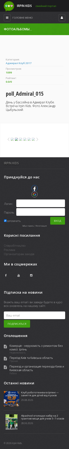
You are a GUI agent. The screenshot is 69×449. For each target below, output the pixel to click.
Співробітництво (15, 245)
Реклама (9, 250)
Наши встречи (41, 29)
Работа (13, 373)
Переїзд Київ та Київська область (31, 358)
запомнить (14, 221)
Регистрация (41, 226)
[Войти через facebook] (34, 188)
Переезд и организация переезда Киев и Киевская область (37, 368)
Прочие (14, 361)
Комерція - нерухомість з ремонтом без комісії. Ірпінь (36, 347)
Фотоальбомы (17, 29)
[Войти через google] (34, 194)
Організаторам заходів (19, 254)
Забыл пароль (28, 226)
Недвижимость (18, 352)
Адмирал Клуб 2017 (18, 63)
